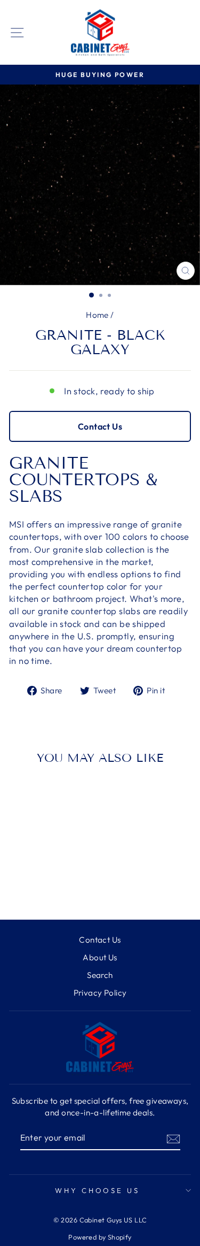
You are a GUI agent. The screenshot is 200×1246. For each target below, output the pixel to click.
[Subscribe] (173, 1138)
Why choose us (97, 1190)
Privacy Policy (100, 993)
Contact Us (100, 426)
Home (97, 315)
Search (100, 975)
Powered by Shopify (99, 1237)
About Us (100, 957)
